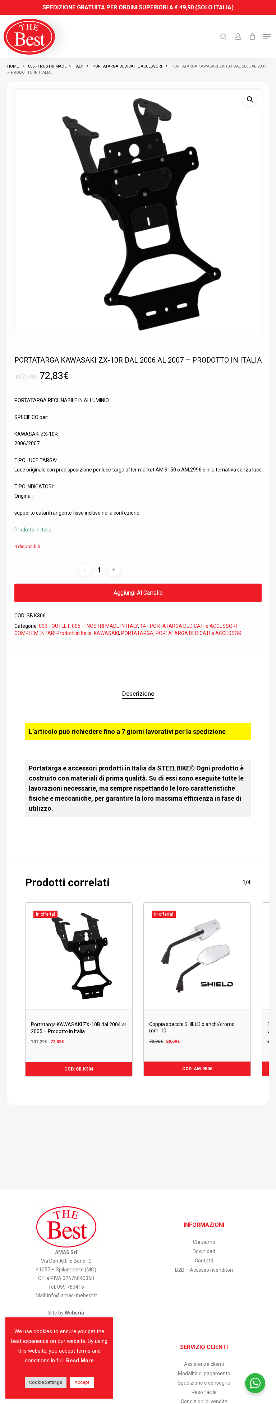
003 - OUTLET (54, 626)
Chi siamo (204, 1242)
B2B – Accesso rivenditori (204, 1270)
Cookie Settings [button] (45, 1382)
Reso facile (204, 1392)
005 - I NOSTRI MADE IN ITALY (55, 66)
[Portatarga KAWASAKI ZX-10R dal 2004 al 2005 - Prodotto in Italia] (79, 956)
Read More (80, 1360)
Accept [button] (81, 1382)
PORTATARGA (137, 633)
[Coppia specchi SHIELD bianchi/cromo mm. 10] (197, 956)
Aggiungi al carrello (138, 592)
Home (13, 66)
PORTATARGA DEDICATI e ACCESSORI (127, 66)
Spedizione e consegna (204, 1383)
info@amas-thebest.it (72, 1295)
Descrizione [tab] (138, 693)
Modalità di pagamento (204, 1373)
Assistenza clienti (204, 1364)
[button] (267, 36)
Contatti (204, 1260)
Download (204, 1251)
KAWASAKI (106, 633)
